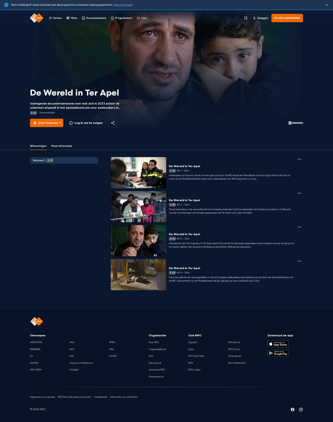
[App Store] (278, 343)
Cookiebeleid (100, 397)
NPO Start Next (196, 356)
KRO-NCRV (36, 370)
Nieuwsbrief (155, 363)
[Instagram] (301, 410)
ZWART (113, 356)
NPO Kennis (234, 342)
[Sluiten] (327, 5)
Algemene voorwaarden (42, 397)
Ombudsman (235, 356)
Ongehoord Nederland (81, 363)
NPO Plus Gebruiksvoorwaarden (74, 397)
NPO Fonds (234, 349)
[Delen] (112, 123)
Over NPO (154, 342)
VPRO (112, 342)
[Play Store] (278, 353)
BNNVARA (35, 349)
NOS (72, 349)
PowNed (74, 370)
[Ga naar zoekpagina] (245, 18)
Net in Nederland (237, 363)
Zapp (191, 349)
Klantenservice (156, 377)
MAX (72, 342)
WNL (111, 349)
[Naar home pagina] (37, 18)
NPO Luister (194, 370)
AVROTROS (36, 342)
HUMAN (34, 363)
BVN (190, 363)
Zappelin (193, 342)
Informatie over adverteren (124, 397)
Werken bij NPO (157, 370)
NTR (72, 356)
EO (31, 356)
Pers (151, 356)
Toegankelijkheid (157, 349)
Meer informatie (123, 4)
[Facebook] (293, 410)
